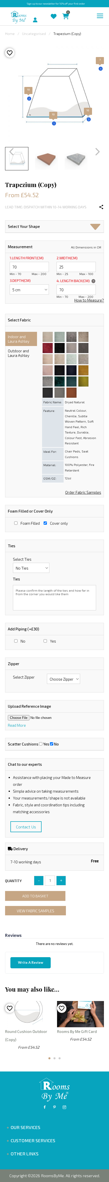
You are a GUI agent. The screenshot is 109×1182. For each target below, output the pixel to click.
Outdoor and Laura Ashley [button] (18, 353)
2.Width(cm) (67, 258)
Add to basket (35, 896)
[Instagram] (64, 1107)
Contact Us (26, 826)
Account (40, 17)
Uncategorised (34, 33)
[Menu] (100, 16)
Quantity (13, 881)
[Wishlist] (56, 12)
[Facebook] (44, 1107)
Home (10, 33)
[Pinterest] (54, 1107)
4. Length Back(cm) (75, 281)
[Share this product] (101, 207)
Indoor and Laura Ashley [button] (18, 338)
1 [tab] (49, 1058)
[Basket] (68, 12)
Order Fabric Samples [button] (83, 492)
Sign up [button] (31, 3)
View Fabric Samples (35, 910)
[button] (95, 227)
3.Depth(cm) (20, 280)
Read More (17, 725)
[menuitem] (28, 16)
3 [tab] (60, 1058)
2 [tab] (54, 1058)
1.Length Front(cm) (27, 258)
